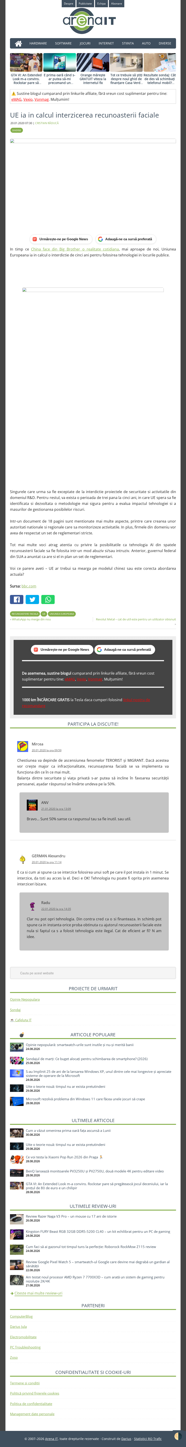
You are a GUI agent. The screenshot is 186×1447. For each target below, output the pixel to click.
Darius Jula (18, 1326)
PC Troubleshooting (25, 1347)
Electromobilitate (23, 1337)
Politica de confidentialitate (31, 1403)
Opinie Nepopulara (25, 999)
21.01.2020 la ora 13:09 (56, 809)
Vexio (28, 99)
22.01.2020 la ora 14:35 (56, 909)
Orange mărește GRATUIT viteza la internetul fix (93, 79)
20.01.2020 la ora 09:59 (46, 750)
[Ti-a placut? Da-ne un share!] (18, 600)
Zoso (14, 1357)
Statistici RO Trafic (148, 1439)
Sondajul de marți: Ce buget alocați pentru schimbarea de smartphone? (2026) (86, 1058)
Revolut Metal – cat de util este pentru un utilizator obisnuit (136, 619)
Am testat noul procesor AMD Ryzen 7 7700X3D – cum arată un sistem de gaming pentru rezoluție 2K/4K (95, 1279)
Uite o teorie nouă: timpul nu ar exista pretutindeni (65, 1086)
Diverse (16, 130)
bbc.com (29, 586)
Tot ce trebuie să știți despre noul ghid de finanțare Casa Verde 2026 (126, 80)
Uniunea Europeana (62, 613)
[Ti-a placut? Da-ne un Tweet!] (33, 600)
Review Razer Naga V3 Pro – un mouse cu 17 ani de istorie (71, 1216)
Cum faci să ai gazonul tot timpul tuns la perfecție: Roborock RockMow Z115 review (91, 1246)
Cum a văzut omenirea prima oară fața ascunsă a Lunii (68, 1130)
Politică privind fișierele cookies (34, 1393)
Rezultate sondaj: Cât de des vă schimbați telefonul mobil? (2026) (160, 80)
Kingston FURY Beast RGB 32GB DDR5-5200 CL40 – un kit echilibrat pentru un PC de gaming (98, 1231)
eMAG (16, 99)
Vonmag (41, 99)
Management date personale (32, 1414)
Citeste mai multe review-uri (38, 1293)
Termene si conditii (25, 1383)
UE (43, 613)
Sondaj (15, 1009)
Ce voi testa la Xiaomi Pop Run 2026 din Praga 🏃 (64, 1157)
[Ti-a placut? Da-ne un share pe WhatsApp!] (49, 600)
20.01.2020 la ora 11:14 (46, 862)
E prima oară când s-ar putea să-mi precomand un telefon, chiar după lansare (59, 82)
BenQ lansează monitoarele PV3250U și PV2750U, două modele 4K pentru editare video (95, 1171)
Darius (126, 1439)
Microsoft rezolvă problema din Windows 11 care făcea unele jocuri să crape (85, 1099)
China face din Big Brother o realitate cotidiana (75, 249)
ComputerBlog (21, 1316)
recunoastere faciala (25, 613)
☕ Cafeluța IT (21, 1020)
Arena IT (93, 20)
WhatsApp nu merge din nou (31, 619)
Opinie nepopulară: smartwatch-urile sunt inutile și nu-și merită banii (80, 1044)
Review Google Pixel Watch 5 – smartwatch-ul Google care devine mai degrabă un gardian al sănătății (98, 1264)
